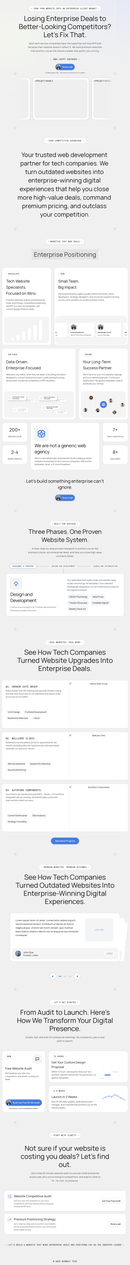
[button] (65, 841)
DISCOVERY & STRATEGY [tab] (23, 566)
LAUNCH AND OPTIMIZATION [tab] (105, 566)
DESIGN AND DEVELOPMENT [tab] (63, 566)
